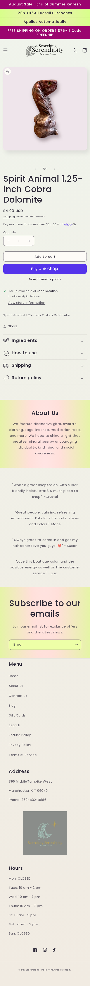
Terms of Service (23, 755)
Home (13, 676)
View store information (26, 302)
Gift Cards (17, 715)
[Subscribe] (76, 645)
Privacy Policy (20, 745)
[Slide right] (54, 169)
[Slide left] (35, 169)
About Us (16, 686)
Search (14, 725)
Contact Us (18, 696)
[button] (5, 50)
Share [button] (13, 326)
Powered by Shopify (60, 970)
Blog (12, 705)
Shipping (9, 216)
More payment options (45, 279)
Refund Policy (20, 735)
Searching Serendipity (38, 970)
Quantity (9, 232)
